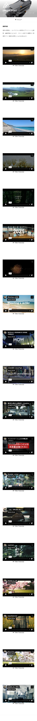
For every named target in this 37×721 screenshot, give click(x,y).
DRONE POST (10, 10)
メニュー (19, 19)
